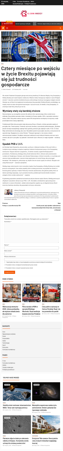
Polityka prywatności (30, 3)
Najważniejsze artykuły (9, 334)
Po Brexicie (42, 95)
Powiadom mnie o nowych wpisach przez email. (19, 268)
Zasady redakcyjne (18, 3)
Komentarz (7, 221)
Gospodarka (5, 338)
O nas (14, 1)
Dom (3, 332)
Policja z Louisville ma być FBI (11, 204)
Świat (2, 63)
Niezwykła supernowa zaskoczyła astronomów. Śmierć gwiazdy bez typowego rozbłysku (44, 407)
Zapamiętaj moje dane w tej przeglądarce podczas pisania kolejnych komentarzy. (29, 262)
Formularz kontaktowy (23, 1)
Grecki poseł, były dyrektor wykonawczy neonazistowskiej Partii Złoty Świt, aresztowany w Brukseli (46, 207)
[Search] (60, 28)
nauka (4, 341)
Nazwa (6, 245)
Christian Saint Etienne (10, 147)
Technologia (5, 343)
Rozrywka (5, 347)
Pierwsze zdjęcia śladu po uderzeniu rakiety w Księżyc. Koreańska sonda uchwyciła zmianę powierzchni (16, 440)
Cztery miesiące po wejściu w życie (44, 98)
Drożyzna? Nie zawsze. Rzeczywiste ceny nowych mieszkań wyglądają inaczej (45, 440)
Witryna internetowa (10, 256)
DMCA (32, 1)
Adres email (8, 251)
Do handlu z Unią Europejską (48, 104)
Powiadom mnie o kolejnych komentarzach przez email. (21, 265)
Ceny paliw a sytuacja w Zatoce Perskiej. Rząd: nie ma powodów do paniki (51, 309)
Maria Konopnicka (36, 316)
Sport (4, 345)
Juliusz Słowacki (7, 89)
